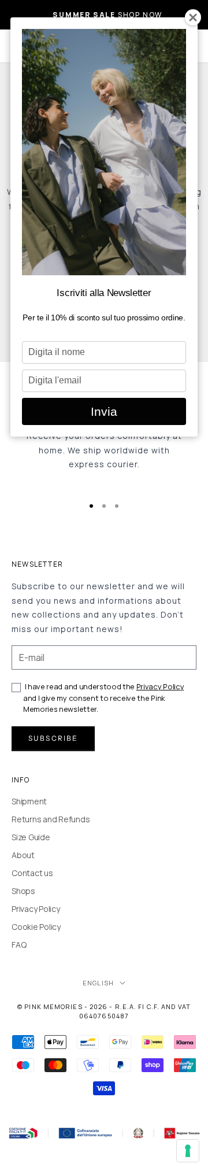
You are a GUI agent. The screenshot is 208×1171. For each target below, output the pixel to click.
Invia (104, 411)
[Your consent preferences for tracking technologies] (188, 1151)
